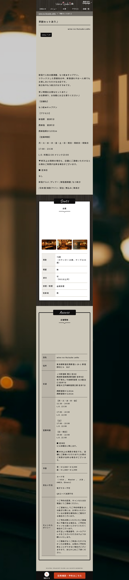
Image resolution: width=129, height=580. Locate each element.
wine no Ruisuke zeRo (47, 14)
